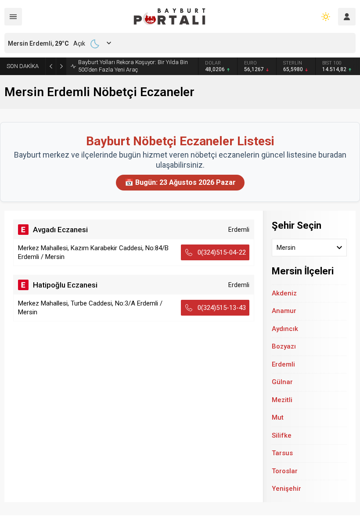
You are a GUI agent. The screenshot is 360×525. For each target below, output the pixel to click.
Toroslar (285, 471)
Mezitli (282, 400)
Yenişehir (286, 489)
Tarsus (282, 453)
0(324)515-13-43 (222, 308)
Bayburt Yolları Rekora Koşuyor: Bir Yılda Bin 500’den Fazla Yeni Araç (133, 66)
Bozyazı (284, 346)
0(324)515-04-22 (222, 252)
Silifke (282, 435)
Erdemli (283, 364)
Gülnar (282, 382)
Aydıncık (285, 329)
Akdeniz (284, 293)
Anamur (284, 311)
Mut (278, 417)
